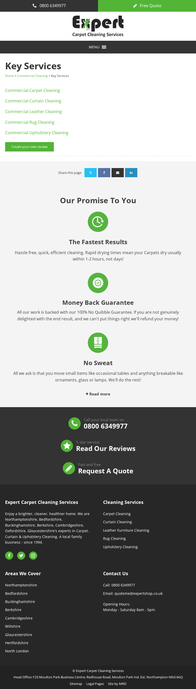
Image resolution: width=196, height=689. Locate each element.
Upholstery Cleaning (120, 546)
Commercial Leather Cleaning (33, 111)
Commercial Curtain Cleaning (33, 101)
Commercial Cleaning (32, 76)
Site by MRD (117, 683)
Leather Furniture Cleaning (126, 530)
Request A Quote (105, 470)
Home (9, 76)
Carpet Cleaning (117, 513)
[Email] (118, 172)
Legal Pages (95, 683)
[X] (90, 172)
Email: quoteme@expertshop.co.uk (133, 593)
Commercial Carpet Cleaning (32, 90)
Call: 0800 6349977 (119, 585)
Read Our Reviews (106, 448)
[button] (94, 47)
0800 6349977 (106, 426)
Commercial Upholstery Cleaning (36, 132)
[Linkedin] (131, 172)
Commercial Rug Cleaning (29, 122)
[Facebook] (104, 172)
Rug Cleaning (114, 538)
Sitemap (76, 683)
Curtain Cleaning (117, 521)
